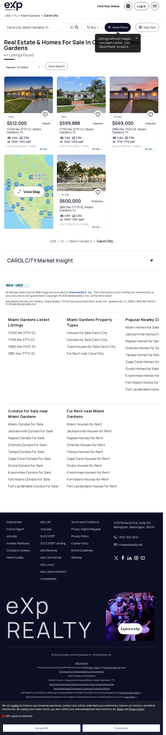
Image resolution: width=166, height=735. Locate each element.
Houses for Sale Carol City (87, 333)
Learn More (129, 696)
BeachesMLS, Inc (80, 292)
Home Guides (14, 557)
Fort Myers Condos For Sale (29, 479)
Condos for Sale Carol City (87, 339)
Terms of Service (112, 667)
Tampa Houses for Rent (85, 451)
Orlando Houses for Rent (86, 445)
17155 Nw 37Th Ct (21, 339)
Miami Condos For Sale (25, 424)
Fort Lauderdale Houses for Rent (92, 486)
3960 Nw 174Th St (21, 346)
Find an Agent (15, 529)
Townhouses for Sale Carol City (91, 346)
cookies (15, 705)
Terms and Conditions (85, 522)
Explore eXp (13, 522)
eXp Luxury (47, 564)
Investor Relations (17, 543)
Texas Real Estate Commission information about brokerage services (81, 684)
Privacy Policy (80, 536)
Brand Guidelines (82, 550)
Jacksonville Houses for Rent (89, 431)
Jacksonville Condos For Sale (30, 431)
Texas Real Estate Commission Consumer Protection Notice (81, 688)
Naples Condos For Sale (26, 438)
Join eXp (11, 536)
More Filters (120, 27)
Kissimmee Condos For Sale (29, 472)
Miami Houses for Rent (84, 424)
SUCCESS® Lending (53, 543)
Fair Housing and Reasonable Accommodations (81, 671)
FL (62, 241)
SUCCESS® (47, 536)
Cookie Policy (79, 543)
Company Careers (18, 550)
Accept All (41, 728)
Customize (121, 728)
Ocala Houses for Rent (84, 465)
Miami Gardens (80, 241)
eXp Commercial (51, 557)
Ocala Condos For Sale (25, 465)
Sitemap (76, 557)
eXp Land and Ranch (53, 571)
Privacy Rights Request (86, 529)
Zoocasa (46, 529)
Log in (141, 6)
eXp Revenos (48, 550)
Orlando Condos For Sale (27, 445)
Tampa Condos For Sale (26, 451)
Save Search (56, 66)
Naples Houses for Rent (85, 438)
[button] (81, 260)
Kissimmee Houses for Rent (88, 472)
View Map (31, 191)
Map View (150, 27)
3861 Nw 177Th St (21, 353)
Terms (120, 709)
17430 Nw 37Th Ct (21, 333)
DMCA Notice (81, 663)
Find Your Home (108, 6)
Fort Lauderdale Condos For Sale (33, 486)
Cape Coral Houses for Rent (88, 458)
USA (53, 241)
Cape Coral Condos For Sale (29, 458)
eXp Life (45, 522)
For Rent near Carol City (85, 353)
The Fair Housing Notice (129, 692)
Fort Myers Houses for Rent (88, 479)
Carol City (105, 241)
